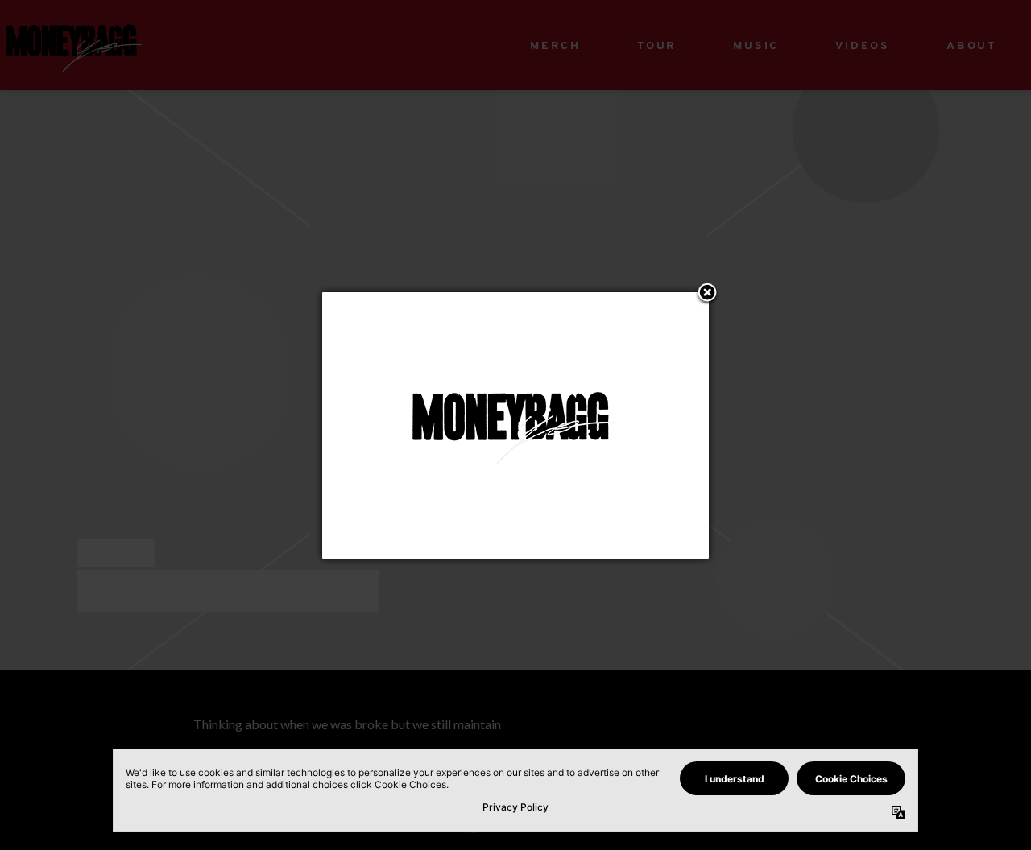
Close (707, 294)
